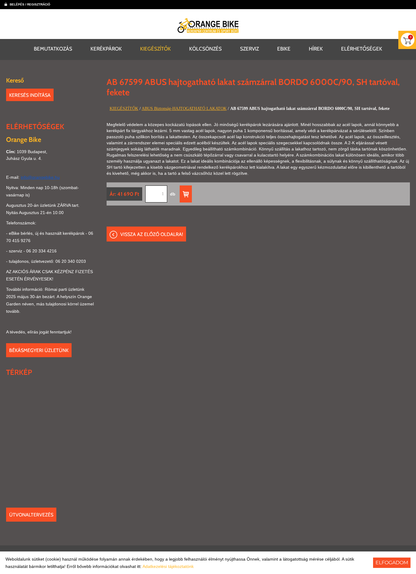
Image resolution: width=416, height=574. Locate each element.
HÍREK (316, 48)
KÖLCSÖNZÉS (205, 48)
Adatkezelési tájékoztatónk (168, 566)
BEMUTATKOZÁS (53, 48)
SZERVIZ (249, 48)
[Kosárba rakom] (186, 193)
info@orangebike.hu (40, 177)
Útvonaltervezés (31, 515)
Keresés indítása (30, 95)
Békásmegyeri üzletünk (39, 350)
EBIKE (284, 48)
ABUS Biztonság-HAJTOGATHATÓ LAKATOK (184, 108)
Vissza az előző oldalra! (151, 234)
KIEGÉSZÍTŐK (155, 48)
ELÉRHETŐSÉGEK (361, 48)
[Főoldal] (208, 25)
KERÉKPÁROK (106, 48)
